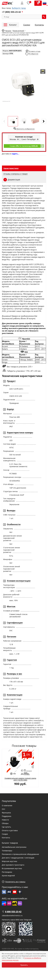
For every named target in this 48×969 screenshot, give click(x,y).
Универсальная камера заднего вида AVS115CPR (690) (20, 779)
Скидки (26, 24)
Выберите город (19, 8)
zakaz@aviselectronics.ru (12, 915)
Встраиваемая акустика (12, 868)
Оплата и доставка (10, 830)
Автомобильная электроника (14, 847)
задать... (15, 154)
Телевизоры (7, 850)
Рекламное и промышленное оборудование (20, 854)
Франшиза (6, 812)
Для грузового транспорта (13, 865)
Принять (24, 965)
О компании (7, 805)
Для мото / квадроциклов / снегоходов (18, 858)
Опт (3, 809)
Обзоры (5, 823)
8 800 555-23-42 (13, 911)
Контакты (39, 24)
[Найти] (44, 17)
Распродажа (7, 872)
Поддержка (6, 816)
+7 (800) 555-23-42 (11, 11)
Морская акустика (9, 861)
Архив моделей (8, 875)
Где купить (6, 827)
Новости (5, 820)
